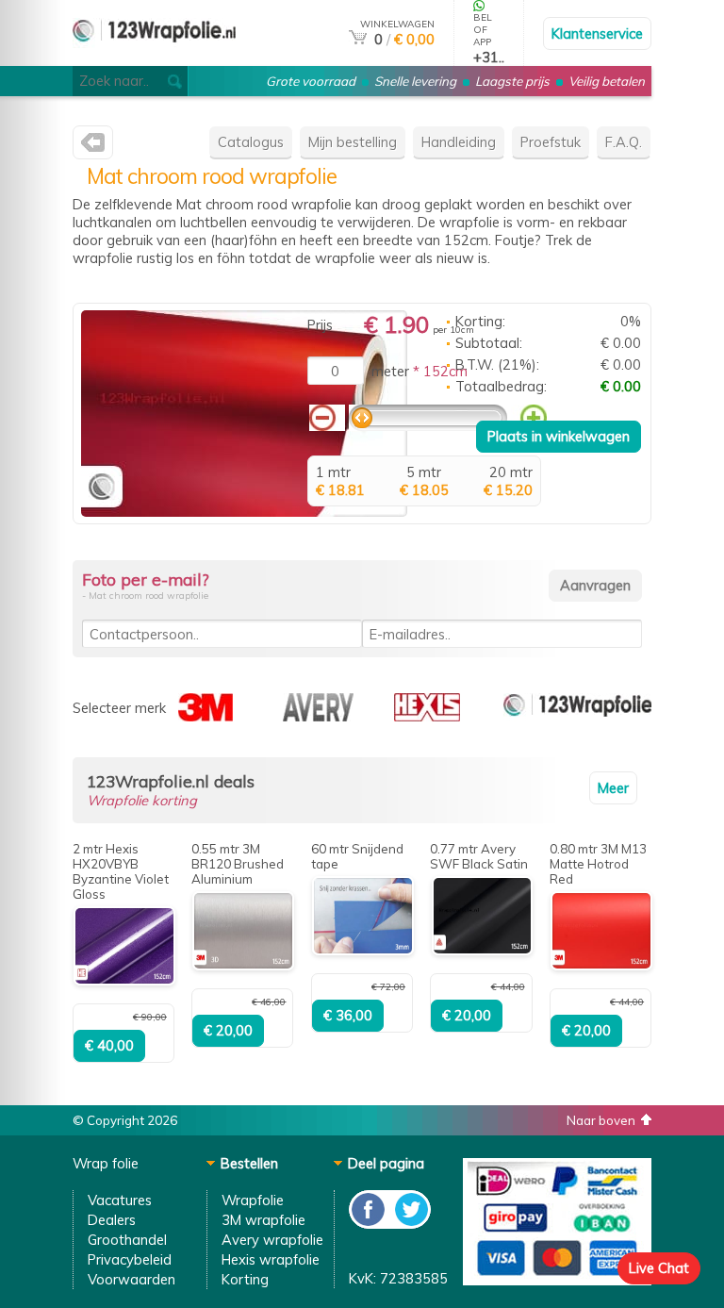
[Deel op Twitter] (410, 1224)
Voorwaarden (131, 1279)
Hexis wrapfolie (271, 1259)
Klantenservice (597, 33)
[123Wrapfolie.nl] (93, 147)
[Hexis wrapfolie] (427, 716)
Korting (245, 1279)
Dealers (112, 1220)
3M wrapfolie (263, 1220)
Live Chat (659, 1268)
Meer (613, 788)
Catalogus (251, 142)
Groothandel (127, 1240)
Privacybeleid (130, 1259)
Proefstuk (550, 142)
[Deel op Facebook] (369, 1224)
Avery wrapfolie (272, 1240)
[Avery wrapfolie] (318, 716)
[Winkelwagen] (358, 39)
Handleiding (458, 142)
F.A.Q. (623, 142)
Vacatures (120, 1200)
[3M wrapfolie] (205, 716)
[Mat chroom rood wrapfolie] (244, 512)
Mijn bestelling (352, 142)
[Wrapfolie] (154, 58)
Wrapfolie (253, 1200)
